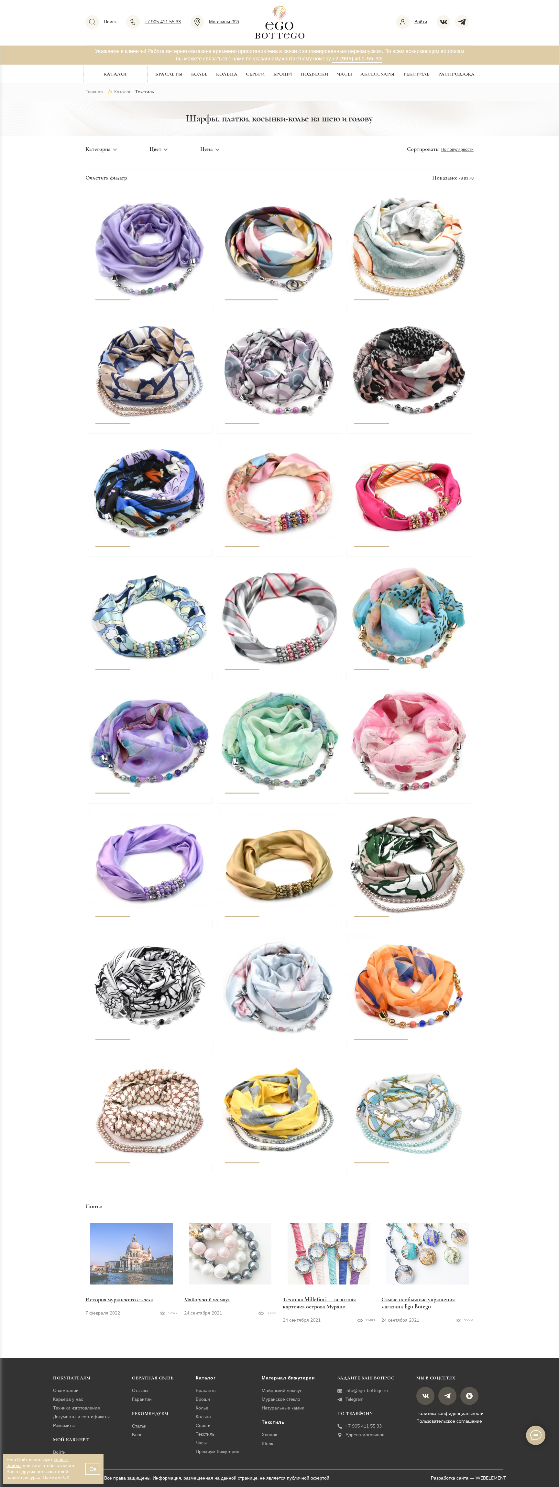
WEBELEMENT (491, 1478)
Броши (282, 74)
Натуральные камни (283, 1408)
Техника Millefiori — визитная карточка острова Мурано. (319, 1303)
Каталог (116, 74)
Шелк (267, 1443)
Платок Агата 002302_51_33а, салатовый (275, 802)
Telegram (354, 1399)
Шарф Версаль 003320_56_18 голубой (272, 1049)
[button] (112, 247)
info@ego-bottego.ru (366, 1391)
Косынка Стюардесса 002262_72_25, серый (279, 679)
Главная (94, 92)
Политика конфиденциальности (450, 1413)
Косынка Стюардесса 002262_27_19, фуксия (410, 555)
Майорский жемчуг (207, 1299)
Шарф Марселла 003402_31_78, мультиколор (152, 555)
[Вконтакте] (446, 22)
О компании (66, 1391)
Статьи (139, 1426)
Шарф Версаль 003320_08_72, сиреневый (277, 432)
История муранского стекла (119, 1299)
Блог (137, 1435)
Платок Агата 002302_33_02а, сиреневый (147, 802)
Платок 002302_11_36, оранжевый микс (404, 1049)
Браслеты (169, 74)
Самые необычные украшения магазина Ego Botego (418, 1303)
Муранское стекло (281, 1399)
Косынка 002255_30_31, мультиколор (271, 309)
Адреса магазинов (364, 1435)
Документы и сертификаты (81, 1417)
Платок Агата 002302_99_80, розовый (402, 802)
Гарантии (142, 1399)
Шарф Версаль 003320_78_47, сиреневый (148, 309)
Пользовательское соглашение (449, 1421)
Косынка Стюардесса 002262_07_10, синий (150, 679)
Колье (199, 74)
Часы (344, 74)
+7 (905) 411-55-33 (357, 58)
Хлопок (269, 1435)
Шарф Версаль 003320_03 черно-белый (145, 1049)
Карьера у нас (68, 1399)
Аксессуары (377, 74)
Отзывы (140, 1391)
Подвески (315, 74)
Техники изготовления (76, 1408)
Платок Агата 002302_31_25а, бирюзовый (406, 679)
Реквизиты (64, 1425)
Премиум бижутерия (217, 1452)
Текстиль (416, 74)
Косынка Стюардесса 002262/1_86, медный (280, 926)
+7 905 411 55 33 (363, 1426)
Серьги (255, 74)
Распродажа (456, 74)
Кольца (226, 74)
